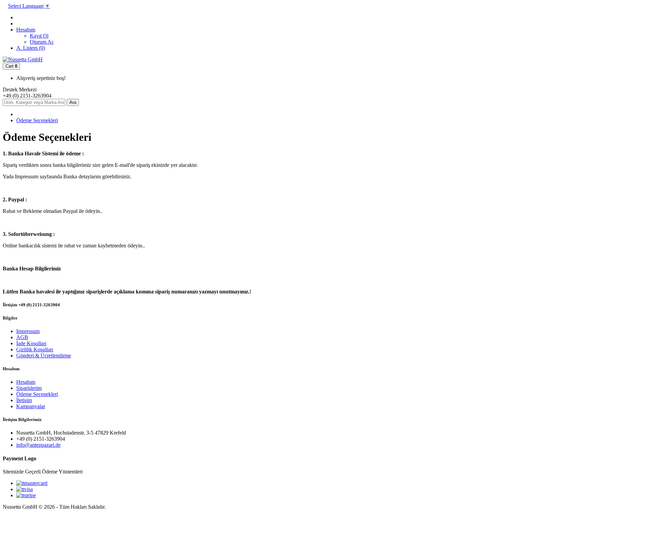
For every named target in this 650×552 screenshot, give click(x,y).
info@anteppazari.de (38, 445)
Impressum (28, 331)
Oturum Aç (42, 42)
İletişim (24, 400)
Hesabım (25, 382)
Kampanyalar (30, 406)
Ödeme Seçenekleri (37, 120)
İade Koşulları (31, 343)
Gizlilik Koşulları (34, 349)
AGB (22, 337)
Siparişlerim (29, 388)
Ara (72, 102)
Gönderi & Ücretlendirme (43, 355)
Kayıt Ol (39, 36)
